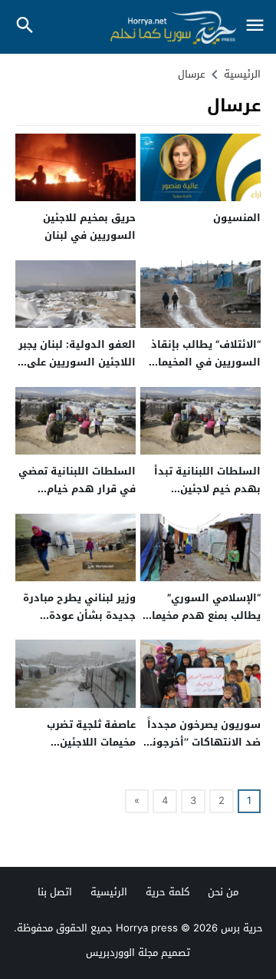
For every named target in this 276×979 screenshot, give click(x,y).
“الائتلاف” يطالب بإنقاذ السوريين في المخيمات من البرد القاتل (205, 362)
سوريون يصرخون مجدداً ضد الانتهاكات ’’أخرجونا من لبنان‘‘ (204, 742)
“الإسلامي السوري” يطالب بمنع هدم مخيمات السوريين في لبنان (202, 615)
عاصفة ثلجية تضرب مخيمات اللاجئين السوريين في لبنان (90, 742)
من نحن (223, 891)
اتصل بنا (55, 891)
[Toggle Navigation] (254, 26)
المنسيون (237, 217)
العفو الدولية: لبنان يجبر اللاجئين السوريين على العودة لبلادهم (77, 362)
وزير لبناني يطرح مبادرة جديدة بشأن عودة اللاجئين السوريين (79, 615)
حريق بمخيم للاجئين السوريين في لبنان (89, 226)
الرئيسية (108, 891)
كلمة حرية (167, 891)
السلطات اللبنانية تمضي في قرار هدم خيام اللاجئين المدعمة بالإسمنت (77, 497)
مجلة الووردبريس (122, 952)
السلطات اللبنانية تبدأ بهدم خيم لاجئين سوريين (207, 489)
